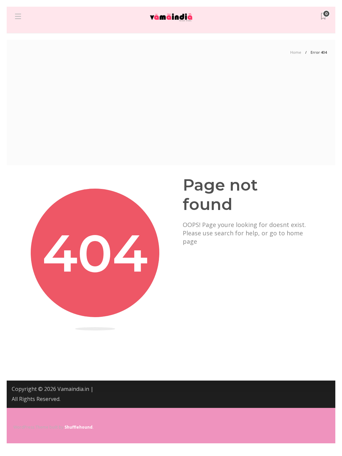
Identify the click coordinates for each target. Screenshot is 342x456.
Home (295, 52)
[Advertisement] (171, 115)
